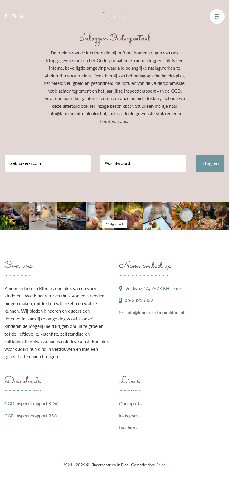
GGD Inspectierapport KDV (31, 403)
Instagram (128, 415)
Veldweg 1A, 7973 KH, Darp (153, 288)
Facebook (128, 427)
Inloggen (210, 163)
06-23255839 (139, 300)
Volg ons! (114, 224)
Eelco (160, 464)
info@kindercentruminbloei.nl (155, 312)
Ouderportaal (132, 403)
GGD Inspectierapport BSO (30, 415)
